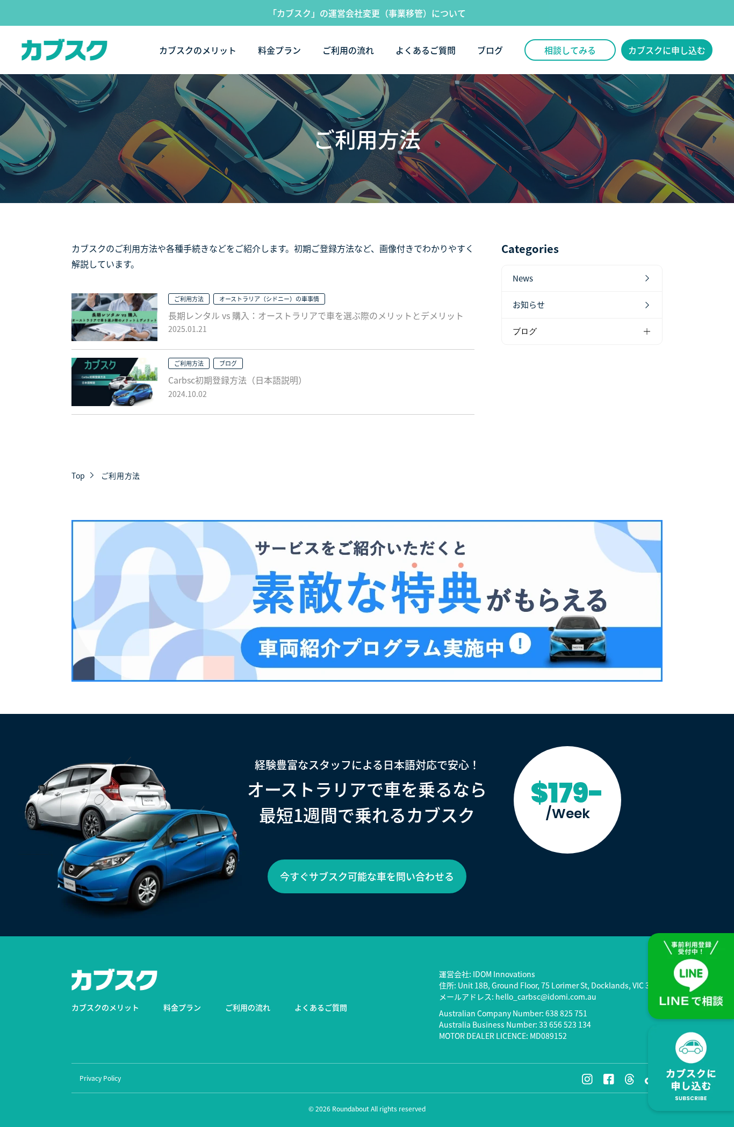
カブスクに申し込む (667, 50)
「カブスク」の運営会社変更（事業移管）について (367, 12)
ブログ (490, 50)
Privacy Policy (100, 1077)
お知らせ (529, 304)
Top (78, 475)
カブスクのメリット (197, 50)
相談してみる (570, 50)
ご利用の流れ (348, 50)
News (523, 278)
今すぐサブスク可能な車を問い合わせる (367, 876)
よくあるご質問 (425, 50)
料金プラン (279, 50)
